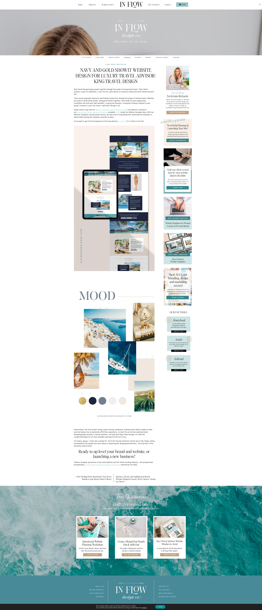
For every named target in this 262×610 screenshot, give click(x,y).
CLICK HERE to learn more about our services (103, 465)
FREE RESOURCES (165, 593)
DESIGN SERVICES (96, 590)
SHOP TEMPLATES (96, 593)
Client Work (110, 64)
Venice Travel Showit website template (92, 112)
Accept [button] (160, 607)
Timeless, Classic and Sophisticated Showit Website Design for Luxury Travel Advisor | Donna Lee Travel (136, 479)
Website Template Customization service (111, 110)
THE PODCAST (164, 590)
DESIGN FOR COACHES (167, 596)
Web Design (121, 64)
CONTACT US (163, 586)
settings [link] (144, 607)
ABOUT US (100, 586)
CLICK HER (123, 121)
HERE (117, 112)
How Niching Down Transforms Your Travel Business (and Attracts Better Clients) (94, 477)
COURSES (100, 596)
